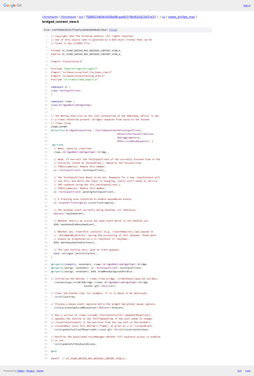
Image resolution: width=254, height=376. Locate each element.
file (113, 29)
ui (163, 17)
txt (239, 370)
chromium (50, 17)
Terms (40, 370)
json (248, 370)
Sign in (247, 5)
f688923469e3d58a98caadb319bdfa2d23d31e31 (121, 17)
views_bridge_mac (181, 17)
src (81, 17)
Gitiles (20, 370)
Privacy (30, 370)
